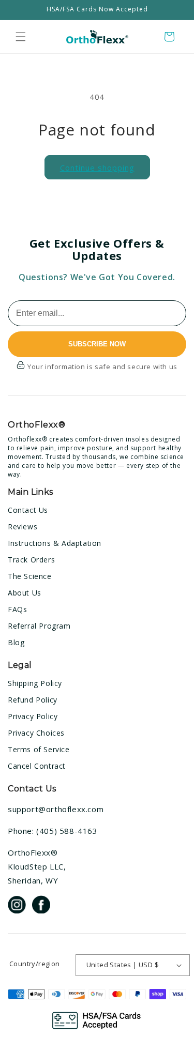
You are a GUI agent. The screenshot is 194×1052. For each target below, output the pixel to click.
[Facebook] (41, 906)
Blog (16, 642)
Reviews (22, 526)
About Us (24, 593)
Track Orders (31, 560)
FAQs (17, 609)
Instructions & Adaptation (54, 543)
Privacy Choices (36, 733)
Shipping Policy (35, 683)
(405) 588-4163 (66, 831)
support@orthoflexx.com (55, 809)
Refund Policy (32, 700)
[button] (20, 36)
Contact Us (28, 510)
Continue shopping (97, 167)
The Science (30, 576)
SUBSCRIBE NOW (97, 344)
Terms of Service (39, 749)
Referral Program (39, 626)
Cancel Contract (37, 766)
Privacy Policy (32, 716)
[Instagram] (17, 906)
